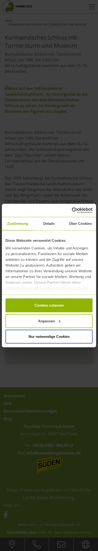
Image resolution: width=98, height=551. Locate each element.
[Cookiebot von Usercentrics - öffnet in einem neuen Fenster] (72, 210)
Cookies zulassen (49, 305)
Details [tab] (49, 223)
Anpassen (46, 321)
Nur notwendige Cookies (49, 337)
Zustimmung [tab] (17, 223)
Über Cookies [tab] (80, 223)
